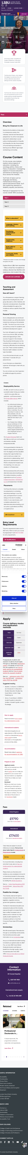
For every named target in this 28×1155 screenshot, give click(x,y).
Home (3, 8)
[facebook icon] (4, 1142)
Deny (14, 608)
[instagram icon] (1, 1142)
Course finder (18, 8)
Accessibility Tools (5, 1119)
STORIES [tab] (14, 1010)
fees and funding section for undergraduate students (12, 866)
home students (17, 821)
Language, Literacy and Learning (12, 225)
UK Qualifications (10, 539)
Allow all (14, 598)
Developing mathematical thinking (10, 232)
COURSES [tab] (5, 1010)
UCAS (19, 652)
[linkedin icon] (9, 1142)
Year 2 (6, 202)
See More (20, 1006)
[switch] (24, 581)
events (10, 771)
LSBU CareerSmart (9, 514)
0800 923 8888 (19, 532)
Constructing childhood (10, 240)
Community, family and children (12, 254)
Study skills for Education (10, 247)
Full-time (6, 857)
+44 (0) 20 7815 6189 (15, 996)
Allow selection (14, 603)
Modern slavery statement (7, 1085)
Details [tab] (14, 549)
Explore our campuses (12, 277)
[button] (4, 1057)
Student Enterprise (11, 437)
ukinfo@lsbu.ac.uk (15, 983)
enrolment (10, 797)
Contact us (3, 1108)
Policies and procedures (6, 1117)
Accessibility (3, 1077)
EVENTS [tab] (23, 1010)
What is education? (12, 218)
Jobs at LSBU (4, 1110)
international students (17, 838)
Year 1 (6, 198)
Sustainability (3, 1112)
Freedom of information (6, 1114)
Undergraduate (19, 850)
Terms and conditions (6, 1083)
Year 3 (6, 206)
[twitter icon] (13, 1142)
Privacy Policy (4, 1081)
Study (9, 8)
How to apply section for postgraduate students (13, 669)
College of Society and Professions (10, 1133)
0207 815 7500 (15, 980)
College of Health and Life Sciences (10, 1128)
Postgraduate (7, 852)
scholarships (16, 937)
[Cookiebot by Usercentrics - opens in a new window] (16, 545)
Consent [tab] (5, 549)
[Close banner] (25, 545)
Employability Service (11, 398)
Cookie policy (4, 1079)
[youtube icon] (18, 1142)
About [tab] (23, 549)
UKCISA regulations (16, 880)
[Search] (2, 5)
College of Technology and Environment (11, 1130)
